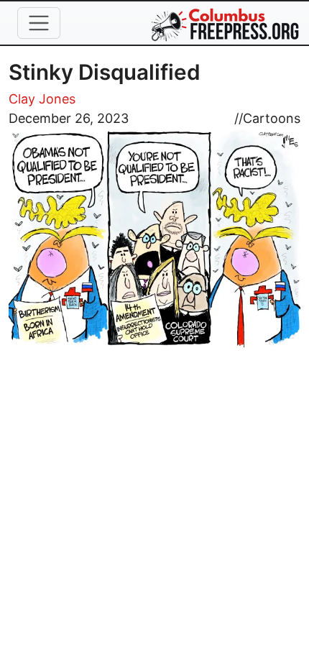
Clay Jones (42, 98)
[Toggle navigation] (38, 23)
